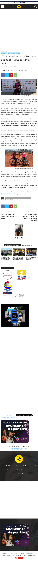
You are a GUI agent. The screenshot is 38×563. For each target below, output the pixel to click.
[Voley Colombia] (19, 282)
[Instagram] (19, 473)
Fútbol (15, 553)
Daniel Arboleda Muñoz (23, 561)
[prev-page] (18, 262)
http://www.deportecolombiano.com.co (19, 239)
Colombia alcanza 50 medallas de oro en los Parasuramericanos (18, 258)
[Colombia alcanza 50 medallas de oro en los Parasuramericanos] (19, 252)
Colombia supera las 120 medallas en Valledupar (31, 258)
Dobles (22, 197)
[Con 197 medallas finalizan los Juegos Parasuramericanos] (6, 252)
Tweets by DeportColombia (8, 415)
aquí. (34, 130)
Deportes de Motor (30, 553)
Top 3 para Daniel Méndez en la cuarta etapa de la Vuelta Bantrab (30, 217)
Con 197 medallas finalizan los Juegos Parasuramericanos (5, 258)
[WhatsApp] (15, 75)
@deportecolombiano (19, 449)
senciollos (28, 197)
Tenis (25, 555)
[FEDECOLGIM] (19, 295)
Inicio (2, 50)
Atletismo (21, 553)
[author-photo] (19, 230)
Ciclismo (10, 553)
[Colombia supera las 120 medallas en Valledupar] (31, 252)
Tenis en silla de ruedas (13, 53)
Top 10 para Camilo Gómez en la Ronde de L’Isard (8, 216)
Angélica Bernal (9, 197)
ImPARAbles (7, 50)
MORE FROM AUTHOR (27, 245)
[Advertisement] (19, 29)
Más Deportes (31, 555)
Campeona (17, 197)
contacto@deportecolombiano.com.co (23, 469)
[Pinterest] (11, 75)
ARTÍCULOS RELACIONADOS (12, 245)
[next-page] (20, 262)
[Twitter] (7, 75)
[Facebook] (3, 75)
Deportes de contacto (8, 555)
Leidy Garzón (6, 70)
